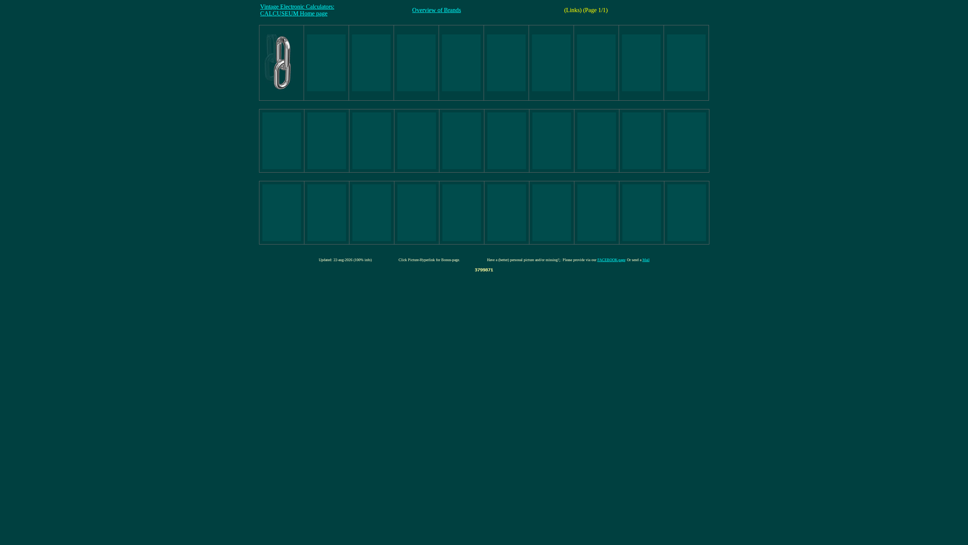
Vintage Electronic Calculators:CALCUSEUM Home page (297, 10)
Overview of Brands (436, 10)
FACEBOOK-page (611, 260)
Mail (646, 260)
